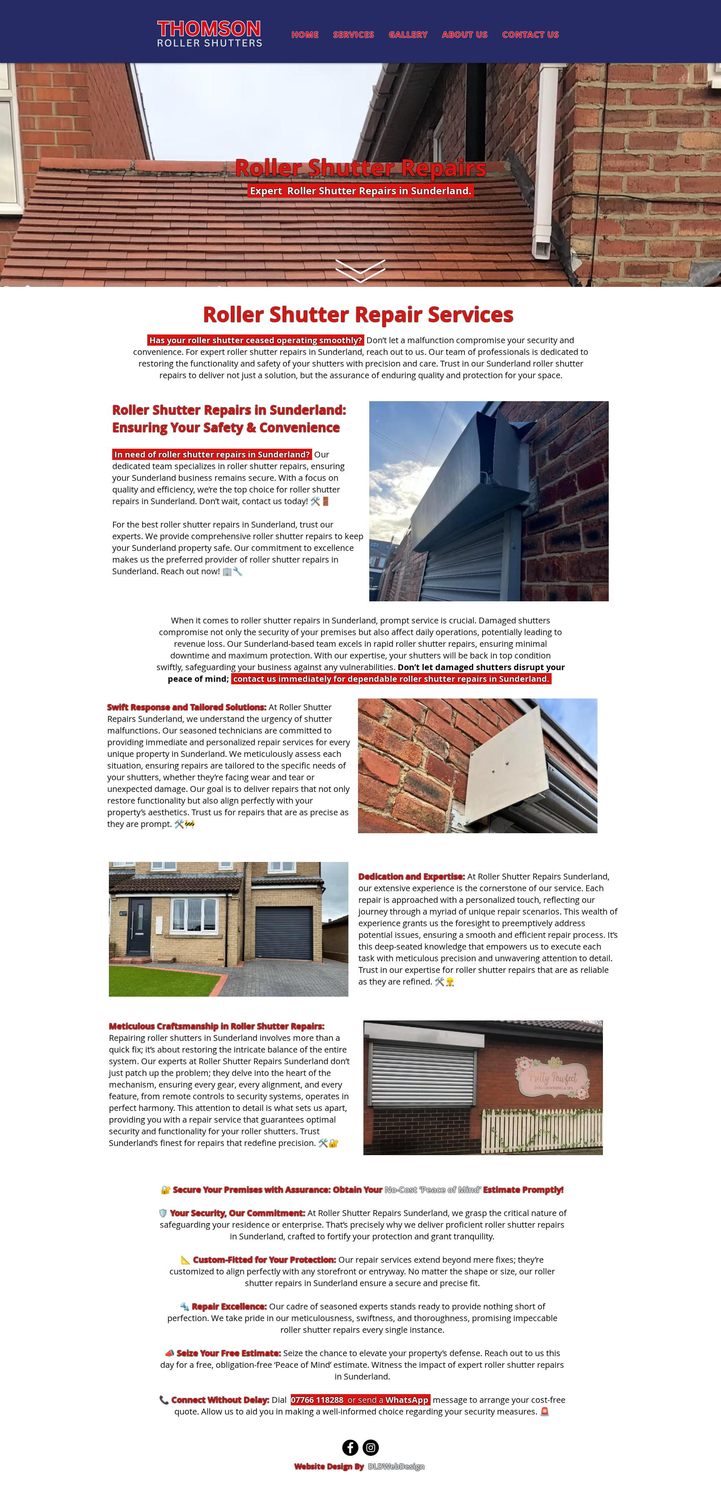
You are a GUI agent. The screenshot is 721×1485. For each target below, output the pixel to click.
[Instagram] (371, 1448)
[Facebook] (350, 1448)
